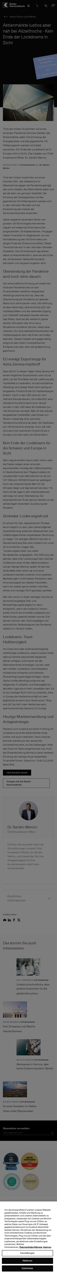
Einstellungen (27, 1253)
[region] (28, 1237)
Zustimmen (27, 1268)
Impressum (49, 1247)
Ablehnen (27, 1260)
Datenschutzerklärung (30, 1247)
